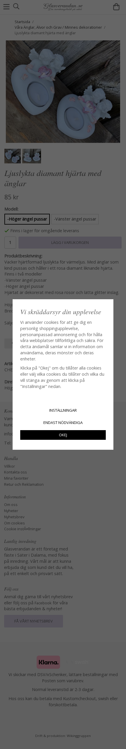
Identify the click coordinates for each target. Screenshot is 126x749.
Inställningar (63, 410)
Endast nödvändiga (63, 422)
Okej (63, 434)
